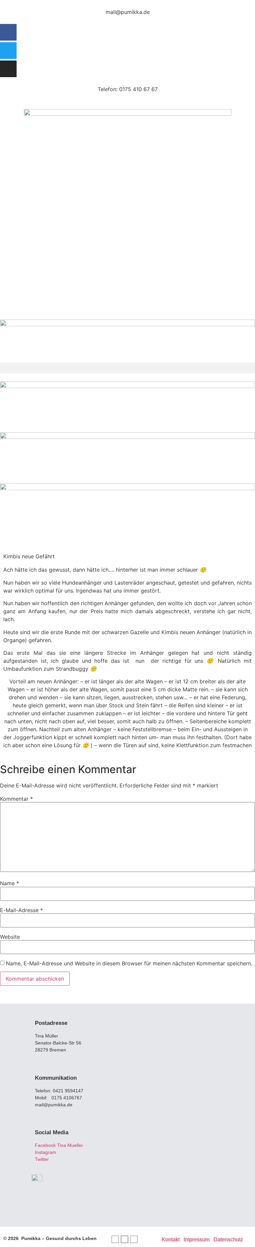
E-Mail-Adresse (21, 910)
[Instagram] (8, 69)
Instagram (45, 1152)
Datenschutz (228, 1239)
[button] (127, 367)
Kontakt (171, 1239)
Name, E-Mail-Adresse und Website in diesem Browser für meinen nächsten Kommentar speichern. (129, 963)
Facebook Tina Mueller (59, 1145)
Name (9, 883)
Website (10, 936)
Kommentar (16, 798)
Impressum (197, 1239)
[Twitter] (8, 50)
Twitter (42, 1159)
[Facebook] (8, 32)
